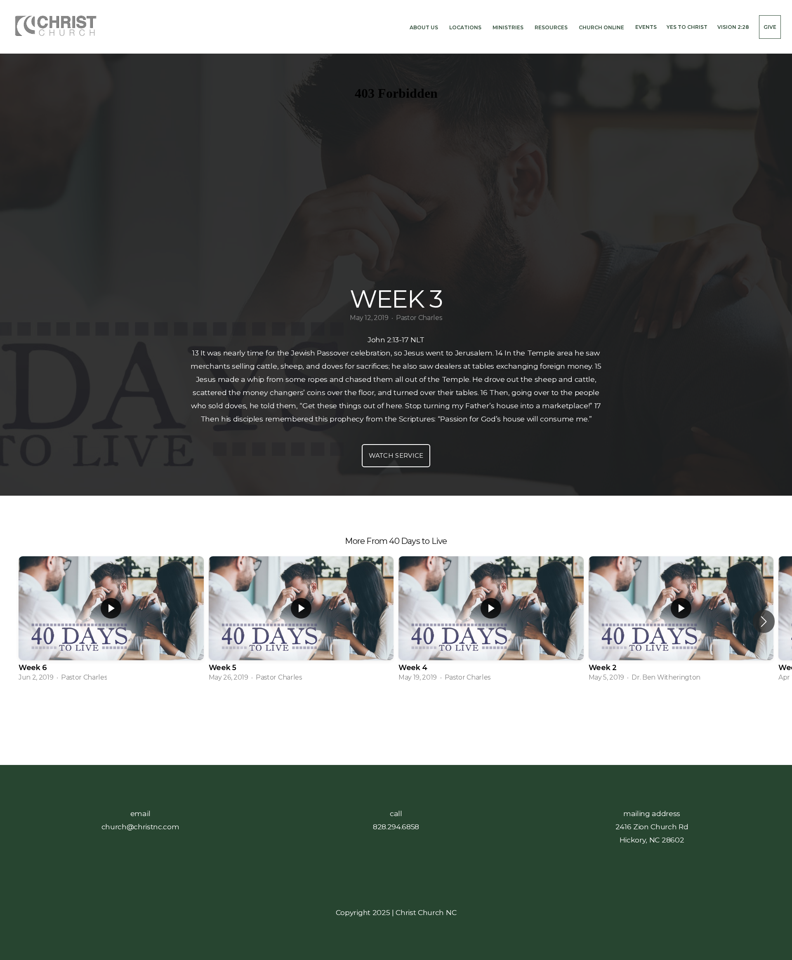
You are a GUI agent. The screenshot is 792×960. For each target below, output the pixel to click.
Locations (466, 27)
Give (770, 27)
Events (646, 27)
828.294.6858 (396, 826)
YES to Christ (687, 27)
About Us (424, 27)
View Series (396, 710)
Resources (552, 27)
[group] (111, 621)
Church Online (602, 27)
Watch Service (396, 455)
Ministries (509, 27)
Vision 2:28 (733, 27)
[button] (763, 621)
